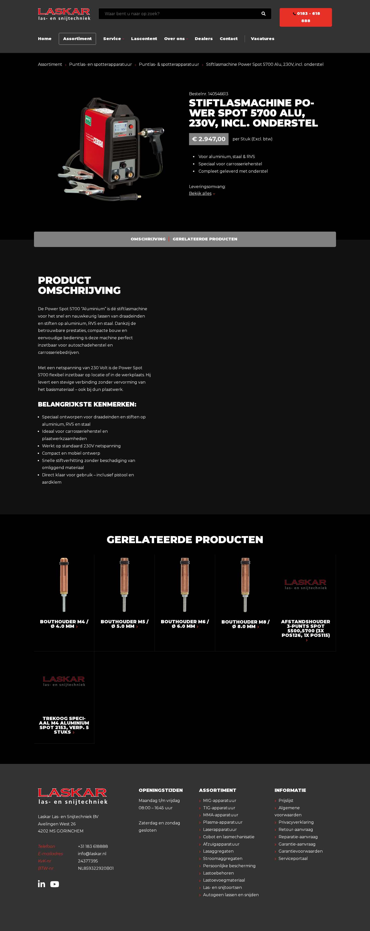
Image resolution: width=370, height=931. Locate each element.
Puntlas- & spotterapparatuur (169, 64)
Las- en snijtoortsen (222, 887)
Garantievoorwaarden (301, 851)
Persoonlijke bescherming (229, 865)
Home (45, 38)
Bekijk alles (200, 193)
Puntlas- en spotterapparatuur (100, 64)
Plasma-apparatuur (223, 822)
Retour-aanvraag (296, 829)
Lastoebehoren (218, 873)
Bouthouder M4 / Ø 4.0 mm (64, 624)
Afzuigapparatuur (221, 844)
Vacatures (262, 38)
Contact (229, 38)
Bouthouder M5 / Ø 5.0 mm (125, 624)
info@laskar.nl (92, 853)
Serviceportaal (293, 858)
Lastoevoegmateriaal (224, 880)
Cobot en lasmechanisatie (228, 836)
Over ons (174, 38)
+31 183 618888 (93, 846)
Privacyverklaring (296, 822)
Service (112, 38)
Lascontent (144, 38)
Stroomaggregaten (222, 858)
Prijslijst (286, 800)
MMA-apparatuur (220, 815)
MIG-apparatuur (219, 800)
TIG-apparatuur (219, 807)
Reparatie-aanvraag (298, 836)
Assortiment (77, 38)
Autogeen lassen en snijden (231, 894)
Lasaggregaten (218, 851)
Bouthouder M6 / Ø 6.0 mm (185, 624)
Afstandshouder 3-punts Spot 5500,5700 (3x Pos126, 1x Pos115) (305, 628)
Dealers (204, 38)
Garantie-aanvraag (297, 844)
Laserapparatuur (220, 829)
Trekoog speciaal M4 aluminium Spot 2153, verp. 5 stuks (64, 725)
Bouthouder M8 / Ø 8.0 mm (245, 624)
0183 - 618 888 (308, 17)
